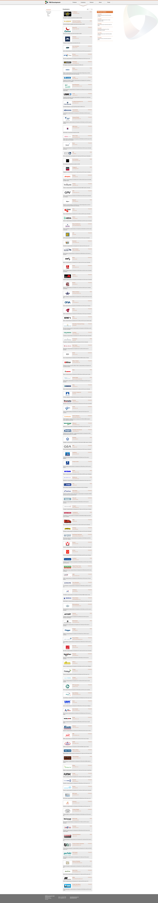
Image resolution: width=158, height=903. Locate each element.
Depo (73, 369)
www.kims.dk (74, 521)
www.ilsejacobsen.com (76, 160)
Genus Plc (74, 27)
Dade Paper (74, 490)
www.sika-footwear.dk (76, 250)
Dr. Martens (74, 11)
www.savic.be (74, 702)
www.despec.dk (75, 176)
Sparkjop (74, 437)
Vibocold (74, 498)
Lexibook (74, 558)
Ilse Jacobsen (75, 159)
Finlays (74, 669)
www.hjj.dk (74, 393)
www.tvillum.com (75, 185)
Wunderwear (75, 620)
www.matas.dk (74, 69)
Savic (73, 700)
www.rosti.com (74, 144)
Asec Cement (75, 708)
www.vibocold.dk (75, 499)
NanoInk (74, 779)
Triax (73, 208)
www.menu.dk (74, 259)
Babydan (74, 653)
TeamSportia (75, 512)
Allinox (73, 661)
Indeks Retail (75, 377)
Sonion (73, 786)
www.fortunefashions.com (76, 845)
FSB (52, 2)
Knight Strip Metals (76, 884)
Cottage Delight (75, 809)
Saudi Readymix (75, 84)
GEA (73, 445)
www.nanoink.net (75, 781)
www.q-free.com (75, 551)
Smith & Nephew (75, 415)
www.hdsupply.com (75, 63)
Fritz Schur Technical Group (78, 323)
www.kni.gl (74, 153)
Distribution (90, 46)
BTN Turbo (74, 793)
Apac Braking (75, 692)
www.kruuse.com (75, 543)
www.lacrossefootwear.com (77, 22)
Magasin (74, 199)
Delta (73, 308)
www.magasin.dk (75, 201)
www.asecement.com (76, 710)
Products (75, 2)
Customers (83, 2)
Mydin (73, 470)
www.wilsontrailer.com (76, 362)
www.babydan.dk (75, 655)
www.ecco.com (74, 354)
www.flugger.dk (75, 630)
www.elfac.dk (74, 318)
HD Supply (74, 61)
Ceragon (74, 505)
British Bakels (75, 597)
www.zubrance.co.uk (75, 802)
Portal (108, 2)
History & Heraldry (76, 861)
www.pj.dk (74, 340)
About (100, 2)
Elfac (73, 316)
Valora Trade (75, 135)
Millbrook (74, 423)
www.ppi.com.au (75, 686)
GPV (73, 190)
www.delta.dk (74, 310)
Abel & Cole (74, 870)
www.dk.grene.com (75, 267)
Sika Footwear (75, 249)
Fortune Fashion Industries (78, 843)
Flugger (74, 628)
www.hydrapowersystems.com (77, 878)
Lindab (73, 77)
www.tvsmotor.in (75, 591)
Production (90, 27)
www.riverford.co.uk (75, 242)
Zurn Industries (75, 46)
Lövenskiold (75, 109)
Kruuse (73, 542)
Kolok (73, 717)
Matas (73, 68)
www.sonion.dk (75, 787)
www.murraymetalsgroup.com (77, 639)
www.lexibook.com (75, 559)
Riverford (74, 241)
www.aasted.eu (75, 276)
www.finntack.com (75, 827)
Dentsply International (77, 429)
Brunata (74, 400)
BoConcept (74, 818)
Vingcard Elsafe (75, 117)
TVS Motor (74, 589)
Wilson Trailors (75, 360)
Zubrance (74, 801)
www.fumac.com (75, 774)
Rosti (73, 143)
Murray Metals (75, 637)
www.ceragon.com (75, 507)
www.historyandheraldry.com (77, 862)
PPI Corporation (75, 684)
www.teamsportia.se (75, 513)
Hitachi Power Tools (76, 566)
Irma (73, 483)
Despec (48, 13)
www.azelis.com (75, 408)
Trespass (74, 36)
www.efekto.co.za (75, 766)
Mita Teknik (74, 345)
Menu (73, 257)
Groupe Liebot (75, 461)
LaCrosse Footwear (76, 21)
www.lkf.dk (74, 234)
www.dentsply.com (75, 431)
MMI (73, 733)
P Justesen (74, 338)
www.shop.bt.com (75, 55)
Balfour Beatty (75, 749)
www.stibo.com (74, 386)
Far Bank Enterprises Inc (77, 101)
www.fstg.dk (74, 325)
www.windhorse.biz (75, 478)
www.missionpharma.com (76, 605)
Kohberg (74, 527)
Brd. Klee (74, 645)
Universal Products (76, 834)
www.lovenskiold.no (75, 111)
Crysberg (74, 332)
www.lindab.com (75, 78)
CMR (73, 574)
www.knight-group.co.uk (76, 885)
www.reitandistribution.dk (76, 225)
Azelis (73, 406)
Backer (73, 282)
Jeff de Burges (75, 756)
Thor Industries (75, 582)
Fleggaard (74, 167)
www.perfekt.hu (75, 853)
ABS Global (74, 126)
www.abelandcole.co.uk (76, 871)
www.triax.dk (74, 210)
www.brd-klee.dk (75, 647)
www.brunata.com (75, 401)
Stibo (73, 384)
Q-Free (73, 550)
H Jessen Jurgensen (76, 392)
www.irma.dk (74, 485)
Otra (73, 300)
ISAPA (73, 741)
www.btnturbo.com (75, 794)
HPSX (73, 877)
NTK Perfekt (74, 852)
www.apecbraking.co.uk (76, 694)
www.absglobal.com (75, 127)
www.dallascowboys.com (76, 293)
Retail (91, 11)
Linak (73, 93)
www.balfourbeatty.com (76, 751)
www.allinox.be (75, 663)
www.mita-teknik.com (75, 346)
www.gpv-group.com (75, 192)
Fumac (73, 773)
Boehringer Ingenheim (77, 534)
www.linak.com (74, 95)
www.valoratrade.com (76, 137)
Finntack (74, 826)
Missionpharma (75, 604)
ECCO (73, 352)
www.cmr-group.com (75, 575)
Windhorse (74, 477)
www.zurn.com (74, 47)
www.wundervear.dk (75, 622)
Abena (73, 216)
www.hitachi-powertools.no (76, 567)
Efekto (73, 765)
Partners (92, 2)
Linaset (74, 677)
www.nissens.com (75, 727)
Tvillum (74, 183)
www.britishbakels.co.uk (76, 599)
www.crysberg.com (75, 333)
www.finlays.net (75, 670)
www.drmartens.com (75, 13)
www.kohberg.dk (75, 529)
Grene (73, 265)
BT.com (74, 54)
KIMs (73, 519)
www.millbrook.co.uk (75, 424)
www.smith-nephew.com (76, 417)
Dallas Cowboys (75, 291)
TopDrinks (74, 452)
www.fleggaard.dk (75, 168)
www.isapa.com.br (75, 743)
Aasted (73, 274)
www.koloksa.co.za (75, 718)
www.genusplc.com (75, 28)
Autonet (74, 613)
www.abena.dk (74, 218)
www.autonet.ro (75, 614)
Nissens (74, 725)
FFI (48, 14)
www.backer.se (74, 284)
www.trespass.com (75, 38)
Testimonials (48, 11)
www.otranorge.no (75, 302)
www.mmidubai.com (75, 735)
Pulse (48, 15)
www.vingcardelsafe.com (76, 118)
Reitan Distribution (76, 223)
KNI (73, 152)
